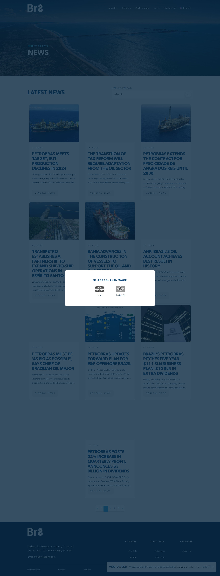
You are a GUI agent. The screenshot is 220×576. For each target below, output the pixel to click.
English (99, 295)
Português (120, 295)
